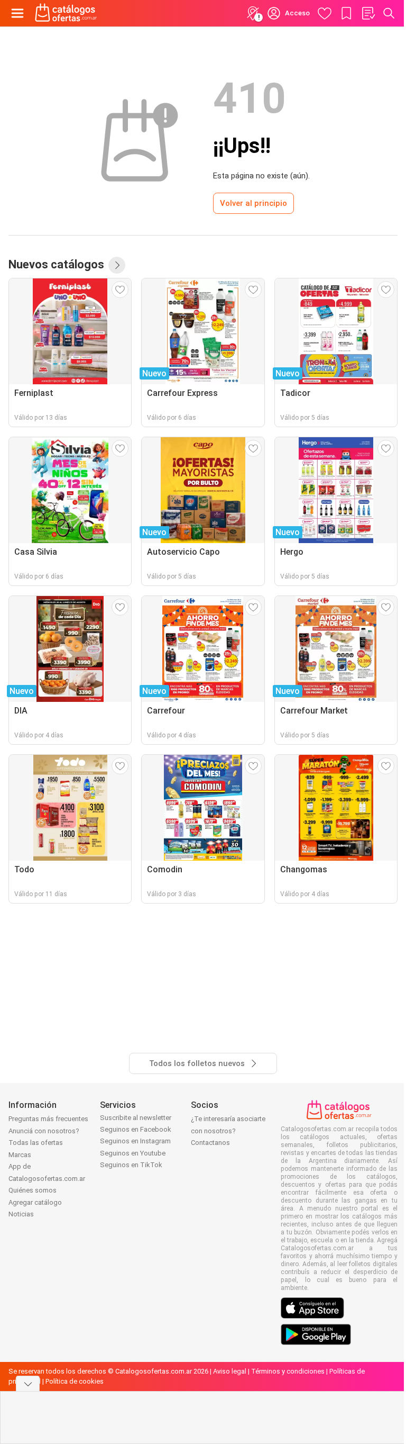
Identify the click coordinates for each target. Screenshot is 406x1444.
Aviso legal (229, 1371)
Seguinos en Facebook (135, 1129)
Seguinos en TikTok (131, 1165)
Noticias (21, 1214)
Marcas (19, 1155)
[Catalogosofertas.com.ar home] (66, 13)
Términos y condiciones (288, 1371)
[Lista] (367, 13)
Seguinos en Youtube (132, 1153)
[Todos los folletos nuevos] (116, 265)
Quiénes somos (32, 1190)
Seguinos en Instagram (135, 1141)
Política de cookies (74, 1381)
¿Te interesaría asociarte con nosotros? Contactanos (228, 1131)
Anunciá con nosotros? (43, 1131)
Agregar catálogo (35, 1202)
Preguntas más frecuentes (48, 1119)
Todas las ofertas (35, 1143)
